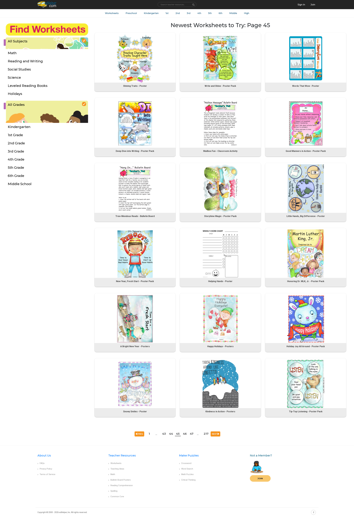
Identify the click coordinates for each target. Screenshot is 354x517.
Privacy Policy (46, 469)
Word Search (187, 469)
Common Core (117, 496)
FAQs (42, 463)
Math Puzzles (187, 474)
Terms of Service (47, 474)
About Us (44, 455)
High (246, 13)
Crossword (186, 463)
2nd (177, 13)
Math (112, 474)
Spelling (113, 491)
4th (199, 13)
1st (167, 13)
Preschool (131, 13)
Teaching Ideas (117, 469)
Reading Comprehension (121, 485)
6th (220, 13)
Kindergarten (151, 13)
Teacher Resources (122, 455)
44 (171, 433)
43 (164, 433)
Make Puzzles (189, 455)
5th (210, 13)
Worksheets (112, 13)
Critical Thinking (188, 480)
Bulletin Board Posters (120, 480)
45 (178, 433)
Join (260, 478)
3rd (188, 13)
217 (206, 433)
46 (185, 433)
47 (191, 433)
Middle (233, 13)
